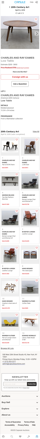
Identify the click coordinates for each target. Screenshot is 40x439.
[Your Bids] (28, 436)
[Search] (12, 436)
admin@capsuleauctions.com (13, 364)
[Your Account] (3, 436)
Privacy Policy (26, 387)
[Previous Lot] (16, 13)
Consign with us (20, 77)
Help (31, 2)
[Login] (36, 2)
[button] (3, 2)
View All (36, 131)
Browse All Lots (7, 348)
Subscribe (32, 384)
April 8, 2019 (20, 10)
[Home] (37, 436)
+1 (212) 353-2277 (9, 361)
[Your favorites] (20, 436)
